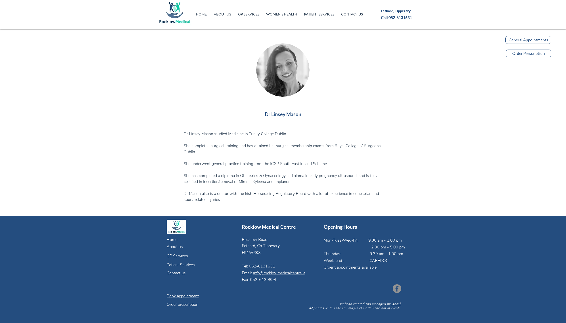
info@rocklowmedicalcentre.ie (279, 273)
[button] (249, 14)
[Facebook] (397, 288)
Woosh (396, 304)
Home (172, 239)
